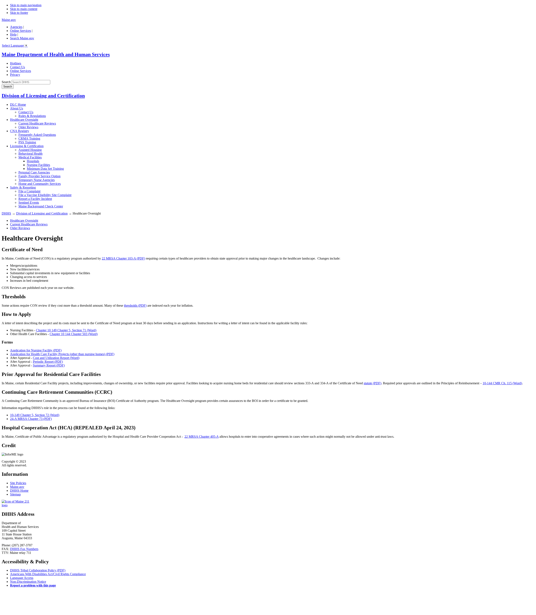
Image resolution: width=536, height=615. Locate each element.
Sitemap (15, 494)
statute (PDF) (372, 383)
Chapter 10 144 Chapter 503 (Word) (74, 334)
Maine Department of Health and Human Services (56, 54)
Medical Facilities (30, 157)
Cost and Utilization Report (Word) (56, 358)
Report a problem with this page (33, 585)
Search (6, 82)
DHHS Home (19, 490)
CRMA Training (29, 138)
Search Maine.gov (22, 38)
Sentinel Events (28, 202)
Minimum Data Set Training (45, 168)
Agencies (16, 27)
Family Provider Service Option (39, 176)
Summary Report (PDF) (49, 365)
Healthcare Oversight (24, 119)
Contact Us (17, 67)
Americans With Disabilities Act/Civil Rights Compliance (48, 574)
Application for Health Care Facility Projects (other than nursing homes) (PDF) (62, 354)
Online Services (20, 30)
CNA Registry (19, 131)
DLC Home (18, 104)
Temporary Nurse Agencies (36, 180)
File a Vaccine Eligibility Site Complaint (44, 195)
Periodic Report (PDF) (48, 361)
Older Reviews (28, 127)
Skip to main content (23, 9)
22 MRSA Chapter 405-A (201, 436)
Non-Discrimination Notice (28, 581)
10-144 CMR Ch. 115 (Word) (502, 383)
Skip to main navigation (25, 5)
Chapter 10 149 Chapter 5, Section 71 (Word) (66, 330)
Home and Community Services (39, 183)
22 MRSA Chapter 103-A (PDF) (123, 258)
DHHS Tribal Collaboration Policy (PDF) (37, 570)
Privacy (15, 74)
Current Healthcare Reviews (37, 123)
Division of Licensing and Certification (43, 95)
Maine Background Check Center (40, 206)
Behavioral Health (30, 153)
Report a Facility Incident (35, 199)
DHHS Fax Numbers (24, 549)
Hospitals (33, 161)
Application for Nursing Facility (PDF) (36, 350)
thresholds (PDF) (135, 305)
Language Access (21, 578)
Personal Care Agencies (34, 172)
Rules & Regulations (32, 116)
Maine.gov (9, 20)
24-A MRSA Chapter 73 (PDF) (31, 419)
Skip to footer (19, 12)
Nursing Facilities (38, 165)
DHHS (6, 213)
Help (13, 34)
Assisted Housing (30, 150)
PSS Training (27, 142)
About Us (16, 108)
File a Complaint (29, 191)
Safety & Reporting (23, 187)
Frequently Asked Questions (37, 134)
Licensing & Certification (27, 146)
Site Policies (18, 483)
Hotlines (15, 63)
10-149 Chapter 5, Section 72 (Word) (34, 415)
